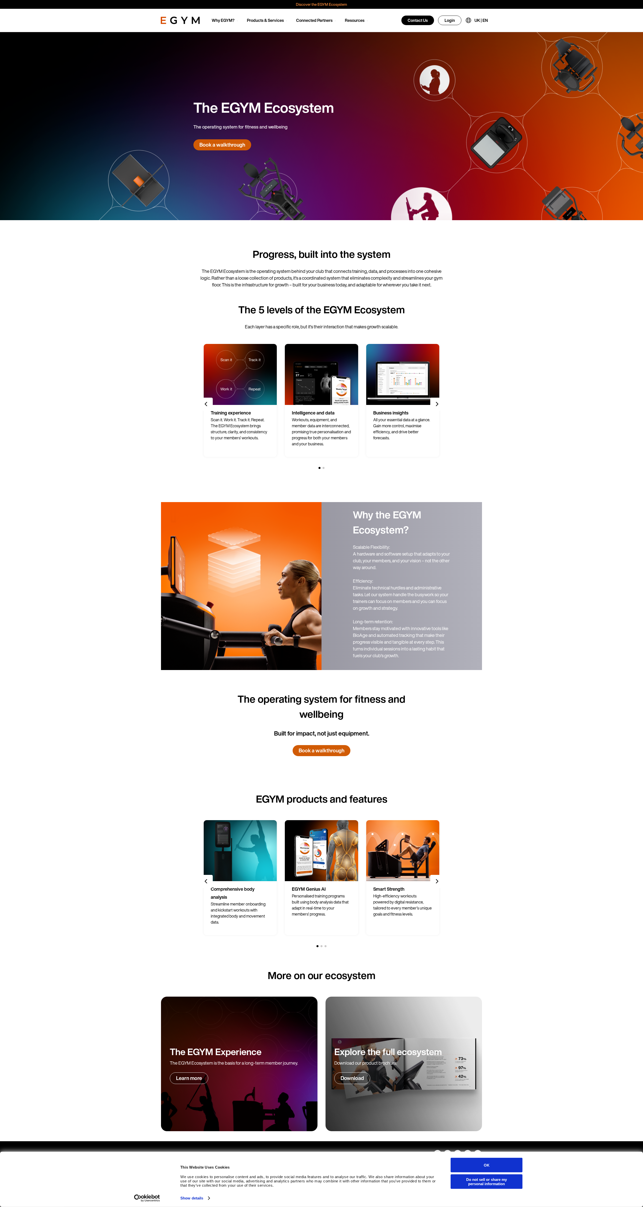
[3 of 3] (326, 946)
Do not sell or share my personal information (486, 1181)
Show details (191, 1198)
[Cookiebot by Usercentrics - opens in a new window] (147, 1198)
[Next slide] (436, 404)
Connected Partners (314, 20)
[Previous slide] (206, 404)
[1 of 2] (319, 468)
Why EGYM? (223, 20)
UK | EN (481, 20)
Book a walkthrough (222, 144)
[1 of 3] (317, 946)
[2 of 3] (321, 946)
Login (450, 20)
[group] (240, 400)
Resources (354, 20)
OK (487, 1165)
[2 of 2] (324, 468)
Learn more (189, 1078)
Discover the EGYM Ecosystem (321, 4)
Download (352, 1078)
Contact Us (418, 20)
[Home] (180, 20)
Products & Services (265, 20)
